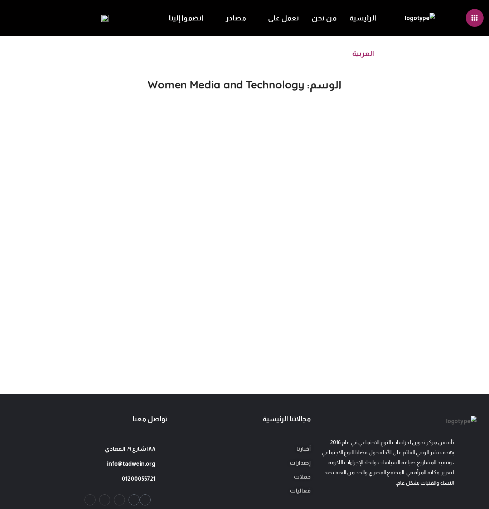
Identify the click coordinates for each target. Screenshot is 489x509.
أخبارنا (303, 449)
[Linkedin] (134, 499)
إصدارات (300, 463)
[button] (51, 18)
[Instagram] (119, 499)
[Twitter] (90, 499)
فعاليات (300, 491)
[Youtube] (145, 499)
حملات (302, 477)
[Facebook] (104, 499)
